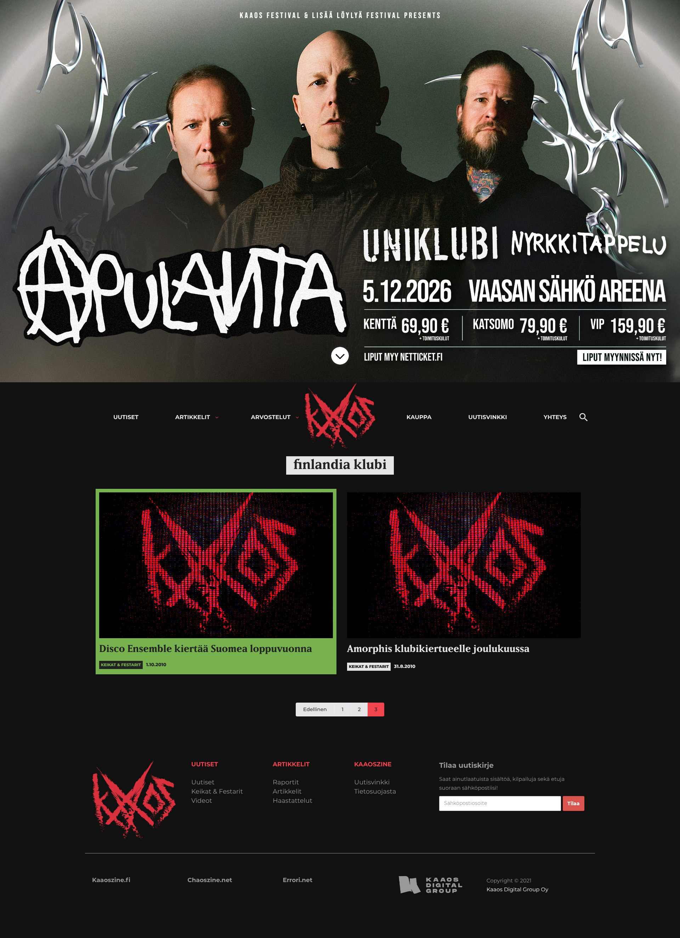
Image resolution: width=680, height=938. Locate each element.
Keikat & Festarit (217, 791)
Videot (201, 801)
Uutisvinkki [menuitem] (487, 417)
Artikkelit (287, 791)
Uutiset (203, 782)
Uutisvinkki (372, 782)
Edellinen (315, 709)
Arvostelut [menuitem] (271, 417)
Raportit (286, 782)
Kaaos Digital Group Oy (517, 889)
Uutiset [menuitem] (125, 417)
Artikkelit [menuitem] (192, 417)
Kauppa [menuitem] (419, 417)
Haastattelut (292, 801)
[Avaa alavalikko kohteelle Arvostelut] (297, 417)
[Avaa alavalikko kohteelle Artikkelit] (217, 417)
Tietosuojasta (375, 791)
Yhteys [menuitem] (555, 417)
